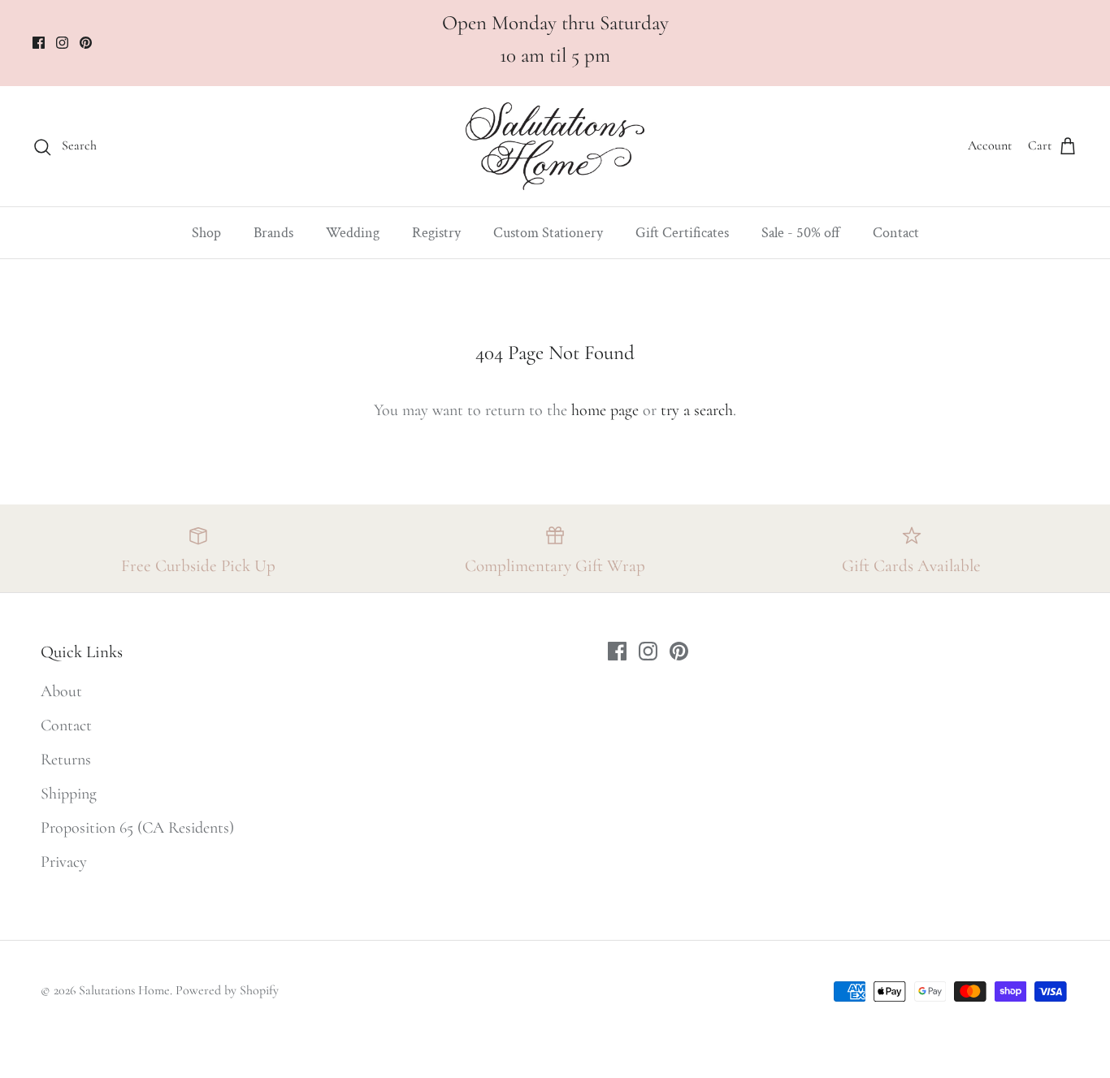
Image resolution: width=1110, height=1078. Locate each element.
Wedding (352, 232)
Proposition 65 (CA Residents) (137, 828)
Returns (66, 759)
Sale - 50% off (800, 232)
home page (605, 410)
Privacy (64, 862)
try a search (697, 410)
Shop (206, 232)
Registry (436, 232)
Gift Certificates (682, 232)
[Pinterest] (86, 43)
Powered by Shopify (227, 990)
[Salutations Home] (555, 146)
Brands (273, 232)
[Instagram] (62, 43)
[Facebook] (39, 43)
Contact (896, 232)
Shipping (69, 793)
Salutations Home (124, 990)
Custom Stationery (548, 232)
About (61, 691)
